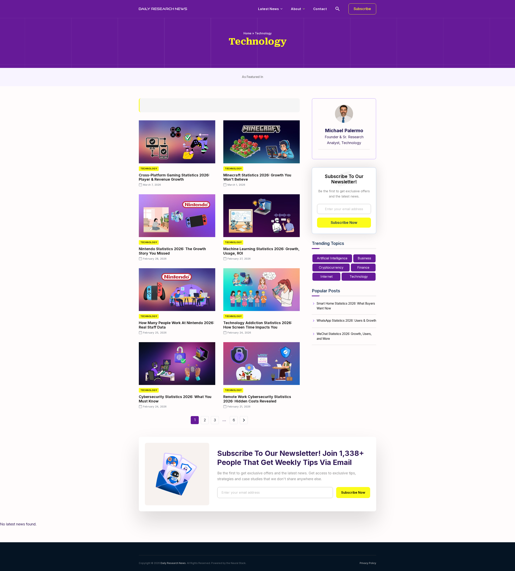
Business (364, 258)
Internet (326, 276)
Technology (148, 168)
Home (247, 33)
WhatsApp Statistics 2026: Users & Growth (346, 320)
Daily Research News (173, 563)
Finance (363, 267)
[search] (337, 9)
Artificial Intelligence (332, 258)
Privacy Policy (368, 563)
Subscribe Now (344, 222)
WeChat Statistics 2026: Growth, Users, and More (344, 336)
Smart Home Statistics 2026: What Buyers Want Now (346, 306)
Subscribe (362, 9)
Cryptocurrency (331, 267)
